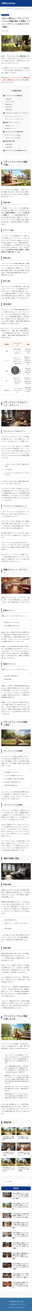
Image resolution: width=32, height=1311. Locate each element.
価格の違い (9, 104)
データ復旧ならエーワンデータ (17, 1304)
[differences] (8, 3)
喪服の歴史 (9, 147)
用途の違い (9, 99)
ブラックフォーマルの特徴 (13, 135)
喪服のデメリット (11, 128)
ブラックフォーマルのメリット (14, 116)
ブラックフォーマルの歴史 (13, 137)
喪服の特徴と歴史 (10, 141)
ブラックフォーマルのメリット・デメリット (17, 113)
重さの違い (9, 107)
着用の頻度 (9, 109)
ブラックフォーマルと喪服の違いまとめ (15, 150)
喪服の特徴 (9, 144)
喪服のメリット (10, 125)
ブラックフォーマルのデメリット (15, 119)
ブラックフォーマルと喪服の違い (14, 95)
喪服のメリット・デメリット (13, 122)
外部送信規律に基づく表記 (16, 1301)
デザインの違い (10, 101)
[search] (29, 1181)
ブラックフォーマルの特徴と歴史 (14, 131)
